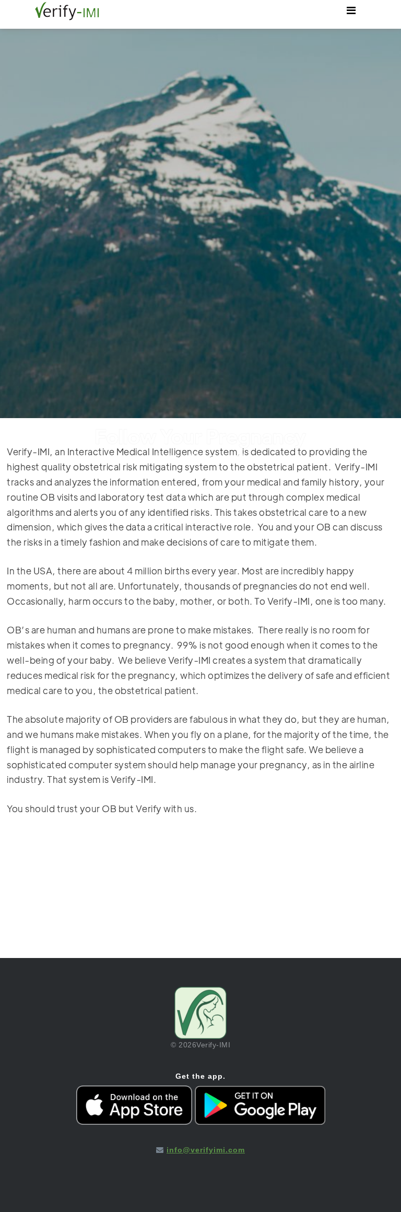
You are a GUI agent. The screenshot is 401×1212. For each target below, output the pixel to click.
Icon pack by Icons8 (201, 1158)
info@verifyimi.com (206, 1150)
